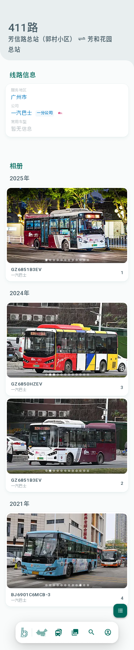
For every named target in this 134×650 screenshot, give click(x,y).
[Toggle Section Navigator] (120, 611)
